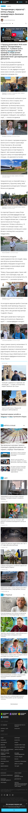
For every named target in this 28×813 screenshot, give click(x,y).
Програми (3, 782)
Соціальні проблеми (20, 761)
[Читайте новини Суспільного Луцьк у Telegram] (13, 795)
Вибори (3, 744)
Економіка (4, 742)
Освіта (16, 742)
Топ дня (17, 766)
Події (2, 737)
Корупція (17, 737)
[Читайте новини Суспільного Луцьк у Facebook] (2, 795)
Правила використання (19, 776)
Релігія (16, 759)
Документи (18, 779)
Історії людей (18, 756)
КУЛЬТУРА (3, 6)
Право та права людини (5, 753)
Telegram (4, 417)
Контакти (3, 773)
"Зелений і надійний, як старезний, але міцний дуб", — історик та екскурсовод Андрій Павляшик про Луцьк (13, 384)
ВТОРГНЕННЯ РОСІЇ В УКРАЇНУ (20, 725)
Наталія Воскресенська (9, 20)
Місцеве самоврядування (19, 753)
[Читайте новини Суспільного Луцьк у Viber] (10, 795)
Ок (14, 810)
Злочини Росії (5, 761)
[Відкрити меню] (27, 2)
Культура (9, 6)
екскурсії (11, 51)
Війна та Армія (19, 763)
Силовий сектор (5, 756)
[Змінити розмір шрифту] (26, 23)
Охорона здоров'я (20, 747)
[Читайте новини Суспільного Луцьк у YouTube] (7, 795)
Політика (3, 759)
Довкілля (3, 747)
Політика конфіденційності (6, 779)
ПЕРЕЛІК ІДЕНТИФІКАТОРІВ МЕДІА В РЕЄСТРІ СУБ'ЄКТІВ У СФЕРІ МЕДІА (21, 784)
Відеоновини (4, 766)
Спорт (2, 731)
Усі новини (4, 725)
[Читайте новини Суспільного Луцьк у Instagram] (4, 795)
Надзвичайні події (20, 744)
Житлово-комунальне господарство (7, 750)
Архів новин (18, 773)
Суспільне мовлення (7, 775)
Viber (11, 417)
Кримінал (3, 740)
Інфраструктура (19, 749)
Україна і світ (4, 728)
